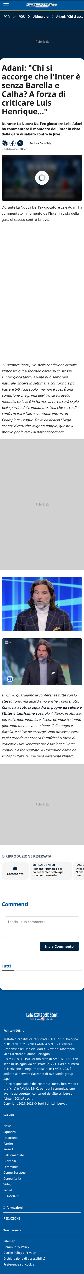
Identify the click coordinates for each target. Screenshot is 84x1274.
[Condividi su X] (20, 143)
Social (7, 1190)
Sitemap (9, 1241)
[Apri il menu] (6, 5)
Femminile (11, 1167)
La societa (10, 1138)
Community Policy (16, 1247)
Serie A (8, 1149)
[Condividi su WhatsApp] (5, 143)
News (7, 1126)
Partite (8, 1143)
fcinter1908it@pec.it (18, 1098)
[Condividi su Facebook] (12, 143)
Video (7, 1184)
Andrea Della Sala (40, 143)
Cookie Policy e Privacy (19, 1252)
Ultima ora (40, 16)
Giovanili (9, 1161)
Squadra (9, 1132)
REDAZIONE (11, 1196)
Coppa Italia (12, 1178)
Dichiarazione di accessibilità (24, 1258)
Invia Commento (59, 946)
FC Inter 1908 (14, 16)
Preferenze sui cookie (18, 1264)
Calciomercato (13, 1155)
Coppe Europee (14, 1172)
